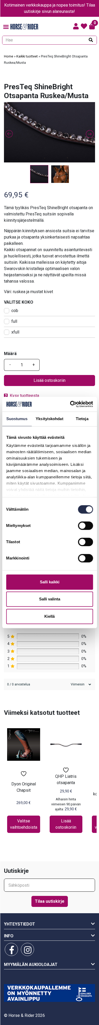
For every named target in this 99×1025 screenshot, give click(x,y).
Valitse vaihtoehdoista (23, 824)
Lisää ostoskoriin (49, 380)
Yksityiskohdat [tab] (49, 418)
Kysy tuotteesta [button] (24, 395)
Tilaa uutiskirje (49, 901)
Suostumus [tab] (17, 418)
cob (14, 310)
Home (8, 56)
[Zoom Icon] (49, 132)
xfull (15, 332)
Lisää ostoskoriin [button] (65, 824)
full (14, 321)
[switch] (85, 525)
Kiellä (49, 616)
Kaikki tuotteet (27, 56)
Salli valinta (49, 599)
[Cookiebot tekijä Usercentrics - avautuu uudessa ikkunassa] (70, 404)
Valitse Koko (18, 302)
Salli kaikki (49, 582)
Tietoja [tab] (82, 418)
